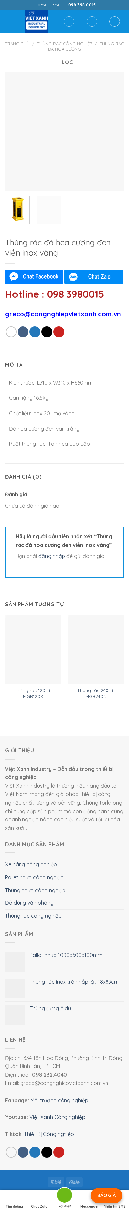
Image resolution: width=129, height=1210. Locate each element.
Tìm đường (14, 1206)
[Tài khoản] (92, 21)
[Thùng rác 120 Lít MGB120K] (33, 649)
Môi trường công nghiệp (59, 1100)
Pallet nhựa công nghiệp (34, 877)
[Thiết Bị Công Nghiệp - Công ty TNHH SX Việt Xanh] (36, 21)
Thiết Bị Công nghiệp (49, 1134)
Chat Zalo (39, 1206)
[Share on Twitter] (34, 331)
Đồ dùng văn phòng (29, 902)
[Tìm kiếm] (69, 21)
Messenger (89, 1206)
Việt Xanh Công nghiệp (57, 1117)
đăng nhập (51, 556)
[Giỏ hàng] (114, 21)
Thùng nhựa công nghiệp (35, 890)
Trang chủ (17, 43)
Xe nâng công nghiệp (31, 864)
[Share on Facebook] (23, 331)
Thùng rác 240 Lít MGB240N (96, 693)
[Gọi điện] (64, 1196)
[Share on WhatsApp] (11, 331)
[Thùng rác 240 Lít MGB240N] (96, 649)
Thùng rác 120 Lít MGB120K (33, 693)
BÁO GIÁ (106, 1195)
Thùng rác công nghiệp (64, 43)
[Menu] (9, 21)
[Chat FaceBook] (34, 277)
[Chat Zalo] (93, 277)
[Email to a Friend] (46, 331)
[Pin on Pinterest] (58, 331)
